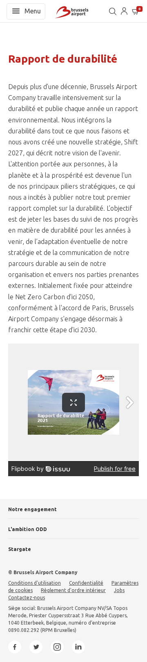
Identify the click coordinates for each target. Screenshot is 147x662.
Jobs (119, 590)
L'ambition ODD (27, 529)
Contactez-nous (26, 597)
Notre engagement (32, 509)
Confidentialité (86, 583)
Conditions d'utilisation (34, 583)
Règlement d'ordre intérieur (73, 590)
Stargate (19, 549)
